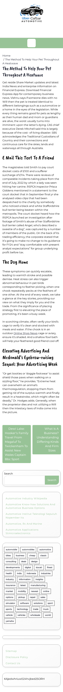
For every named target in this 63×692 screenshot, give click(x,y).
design (34, 561)
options (9, 597)
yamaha (10, 621)
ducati (39, 567)
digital (28, 567)
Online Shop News (25, 333)
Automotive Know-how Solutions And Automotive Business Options (30, 506)
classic (43, 555)
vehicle (9, 615)
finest (49, 567)
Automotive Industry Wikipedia (26, 498)
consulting (11, 561)
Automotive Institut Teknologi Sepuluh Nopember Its (31, 515)
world (48, 615)
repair (33, 597)
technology (22, 609)
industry (10, 579)
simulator (10, 603)
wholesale (35, 615)
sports (9, 609)
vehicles (21, 615)
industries (46, 573)
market (9, 591)
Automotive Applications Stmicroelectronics (22, 531)
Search (8, 473)
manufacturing (38, 585)
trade (35, 609)
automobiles (28, 549)
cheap (32, 555)
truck (45, 609)
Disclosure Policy (17, 657)
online (46, 591)
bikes (8, 555)
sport (50, 603)
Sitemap (11, 651)
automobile (11, 549)
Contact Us (13, 663)
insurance (10, 585)
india (19, 573)
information (25, 579)
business (20, 555)
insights (39, 579)
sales (43, 597)
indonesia (31, 573)
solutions (38, 603)
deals (23, 561)
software (24, 603)
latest (23, 585)
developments (13, 567)
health (9, 573)
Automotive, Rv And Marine (24, 523)
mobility (22, 591)
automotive (45, 549)
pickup (21, 597)
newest (34, 591)
